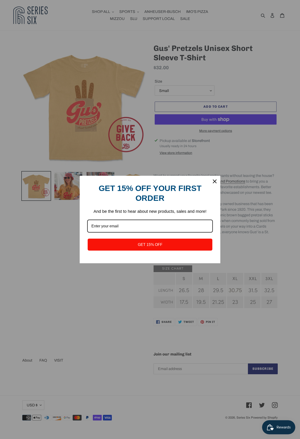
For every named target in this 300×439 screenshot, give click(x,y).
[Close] (214, 181)
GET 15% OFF (150, 245)
